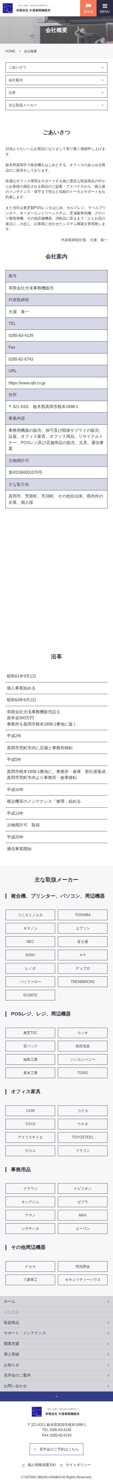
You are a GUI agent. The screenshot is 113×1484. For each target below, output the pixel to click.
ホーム (9, 1301)
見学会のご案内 (17, 1375)
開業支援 (11, 1343)
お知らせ (11, 1365)
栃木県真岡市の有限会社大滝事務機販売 (27, 8)
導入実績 (11, 1354)
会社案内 (16, 80)
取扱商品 (11, 1322)
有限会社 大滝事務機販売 (56, 1412)
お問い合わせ (15, 1386)
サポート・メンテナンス (25, 1333)
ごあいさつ (17, 67)
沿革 (12, 93)
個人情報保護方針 (42, 1465)
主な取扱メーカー (23, 105)
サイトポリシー (78, 1465)
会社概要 (11, 1312)
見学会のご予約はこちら (59, 1449)
